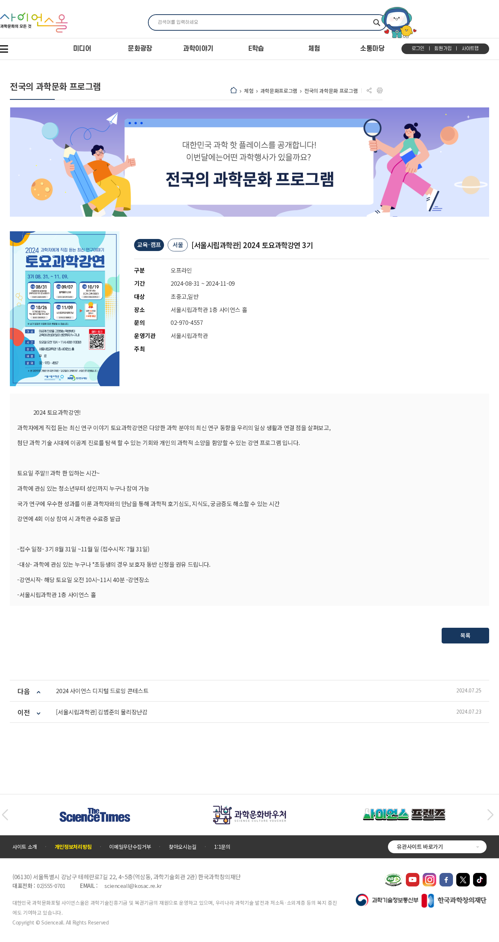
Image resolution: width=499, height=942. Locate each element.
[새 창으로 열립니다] (412, 876)
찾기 (376, 22)
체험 (248, 90)
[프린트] (379, 90)
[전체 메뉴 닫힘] (4, 49)
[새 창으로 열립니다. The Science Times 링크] (95, 811)
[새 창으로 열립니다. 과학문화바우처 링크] (249, 809)
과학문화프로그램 (278, 90)
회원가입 (443, 48)
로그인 (418, 48)
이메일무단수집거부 (130, 846)
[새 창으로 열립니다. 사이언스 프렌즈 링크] (404, 812)
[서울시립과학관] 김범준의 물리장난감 (101, 712)
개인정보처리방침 (73, 846)
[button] (5, 815)
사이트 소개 (24, 846)
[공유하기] (369, 90)
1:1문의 (222, 846)
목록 (465, 635)
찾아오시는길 (183, 846)
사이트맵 (470, 48)
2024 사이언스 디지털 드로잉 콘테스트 (102, 691)
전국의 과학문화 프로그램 (331, 90)
